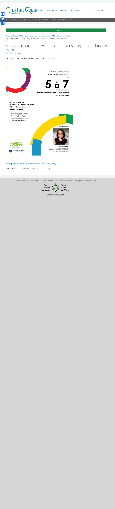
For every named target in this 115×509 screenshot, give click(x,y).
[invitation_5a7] (39, 69)
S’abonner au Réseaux (65, 36)
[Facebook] (2, 14)
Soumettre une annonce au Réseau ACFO (40, 36)
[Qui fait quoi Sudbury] (21, 10)
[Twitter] (2, 18)
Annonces (24, 19)
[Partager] (2, 23)
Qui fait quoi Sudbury (12, 19)
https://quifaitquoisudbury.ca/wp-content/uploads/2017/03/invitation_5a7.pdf (33, 164)
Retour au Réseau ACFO (14, 36)
